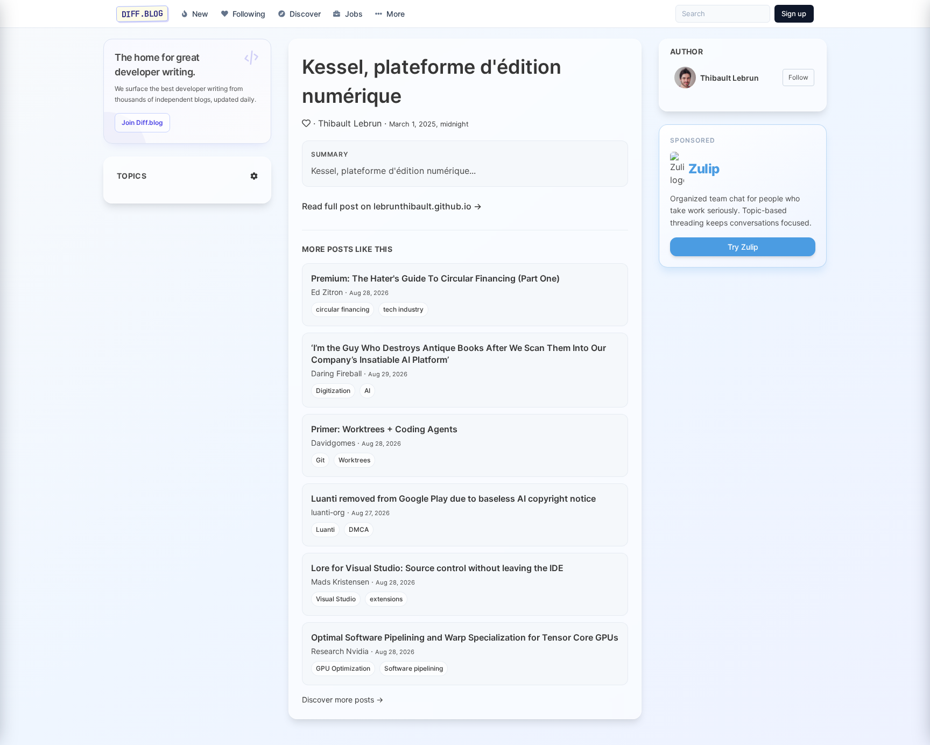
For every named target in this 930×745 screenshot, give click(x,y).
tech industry (403, 309)
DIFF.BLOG (142, 13)
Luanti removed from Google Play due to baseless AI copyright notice (453, 498)
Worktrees (354, 460)
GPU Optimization (343, 668)
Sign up (793, 13)
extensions (386, 599)
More (395, 13)
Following (248, 13)
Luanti (325, 529)
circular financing (342, 309)
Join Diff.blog (142, 122)
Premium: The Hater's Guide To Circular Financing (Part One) (435, 278)
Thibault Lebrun (350, 123)
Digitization (333, 390)
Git (320, 460)
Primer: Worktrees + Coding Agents (384, 429)
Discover (305, 13)
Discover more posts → (342, 699)
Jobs (354, 13)
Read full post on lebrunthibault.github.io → (392, 206)
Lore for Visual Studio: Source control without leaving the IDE (437, 568)
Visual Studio (336, 599)
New (200, 13)
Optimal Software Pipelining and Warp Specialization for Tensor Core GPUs (464, 637)
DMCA (359, 529)
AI (367, 390)
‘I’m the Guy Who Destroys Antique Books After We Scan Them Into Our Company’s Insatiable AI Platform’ (458, 353)
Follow (798, 77)
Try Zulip (743, 246)
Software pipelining (413, 668)
